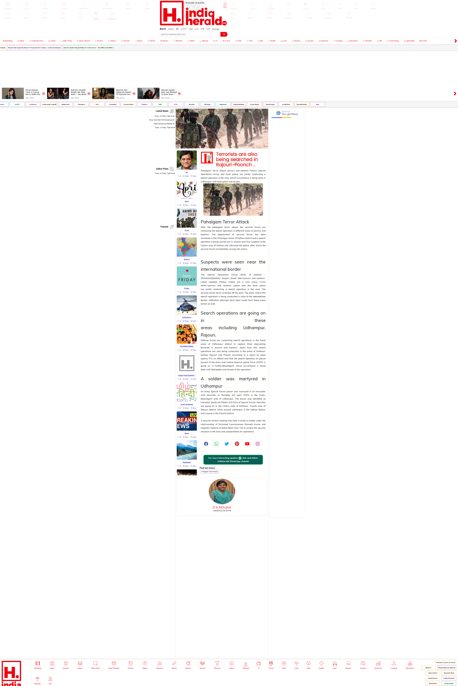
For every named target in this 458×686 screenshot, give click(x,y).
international (259, 296)
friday (252, 420)
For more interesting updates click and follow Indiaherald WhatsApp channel (233, 460)
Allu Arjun (183, 104)
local (228, 174)
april (239, 395)
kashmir (245, 170)
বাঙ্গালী (208, 29)
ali (219, 402)
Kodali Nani (262, 104)
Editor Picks (162, 169)
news (263, 355)
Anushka (168, 104)
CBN (136, 104)
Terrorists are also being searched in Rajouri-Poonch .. (237, 159)
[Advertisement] (229, 68)
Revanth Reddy (278, 104)
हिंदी (177, 29)
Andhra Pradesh (448, 678)
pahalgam (217, 227)
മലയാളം (215, 29)
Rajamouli (199, 104)
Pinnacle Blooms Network (446, 668)
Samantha (89, 104)
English (171, 29)
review (214, 420)
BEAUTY (428, 668)
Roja (293, 104)
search (204, 177)
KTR (152, 104)
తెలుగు (163, 29)
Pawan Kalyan (105, 104)
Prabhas (120, 104)
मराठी (202, 29)
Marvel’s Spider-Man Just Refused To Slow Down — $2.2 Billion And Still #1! (64, 48)
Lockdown (9, 104)
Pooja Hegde (230, 104)
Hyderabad (433, 683)
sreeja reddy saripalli (25, 104)
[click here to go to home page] (193, 25)
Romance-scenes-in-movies (445, 662)
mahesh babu (448, 683)
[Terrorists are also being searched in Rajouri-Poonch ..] (222, 148)
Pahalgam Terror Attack (210, 472)
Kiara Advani (432, 673)
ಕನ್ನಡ (191, 29)
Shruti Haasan (432, 678)
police (235, 174)
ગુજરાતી (184, 29)
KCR (73, 104)
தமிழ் (197, 29)
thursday (225, 395)
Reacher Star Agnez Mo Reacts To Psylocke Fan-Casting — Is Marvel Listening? (123, 92)
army (218, 362)
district (228, 344)
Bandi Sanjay (246, 104)
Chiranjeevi (57, 104)
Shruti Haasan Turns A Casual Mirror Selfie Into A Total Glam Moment (33, 92)
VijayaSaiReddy (215, 104)
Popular (164, 227)
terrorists (205, 347)
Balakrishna (42, 104)
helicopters (216, 369)
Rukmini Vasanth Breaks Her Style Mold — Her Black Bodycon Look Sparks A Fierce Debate (78, 92)
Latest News (162, 111)
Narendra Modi (449, 673)
